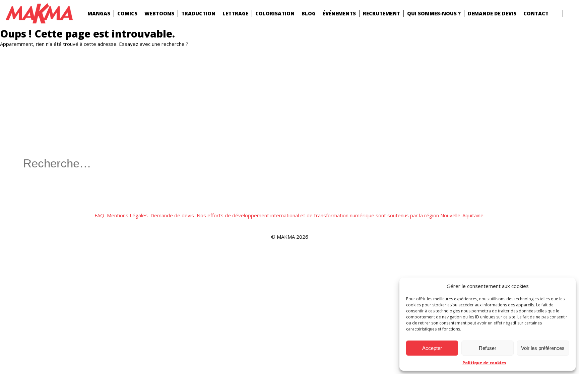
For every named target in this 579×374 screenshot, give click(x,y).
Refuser (487, 348)
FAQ (99, 215)
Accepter (432, 348)
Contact (536, 13)
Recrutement (381, 13)
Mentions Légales (127, 215)
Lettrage (235, 13)
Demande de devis (492, 13)
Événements (339, 13)
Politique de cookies (484, 363)
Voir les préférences (543, 348)
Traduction (198, 13)
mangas (98, 13)
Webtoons (159, 13)
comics (127, 13)
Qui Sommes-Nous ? (434, 13)
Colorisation (275, 13)
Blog (309, 13)
